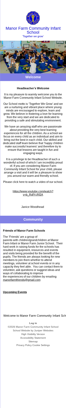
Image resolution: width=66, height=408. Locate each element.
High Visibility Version (33, 334)
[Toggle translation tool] (43, 4)
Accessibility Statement (33, 337)
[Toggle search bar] (52, 4)
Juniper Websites (43, 330)
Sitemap (33, 341)
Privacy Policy (24, 345)
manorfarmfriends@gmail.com (21, 279)
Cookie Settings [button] (41, 345)
